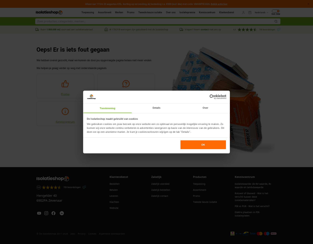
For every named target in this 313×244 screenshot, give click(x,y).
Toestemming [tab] (107, 108)
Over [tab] (205, 107)
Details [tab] (157, 107)
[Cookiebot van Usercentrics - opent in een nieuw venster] (212, 96)
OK (203, 144)
